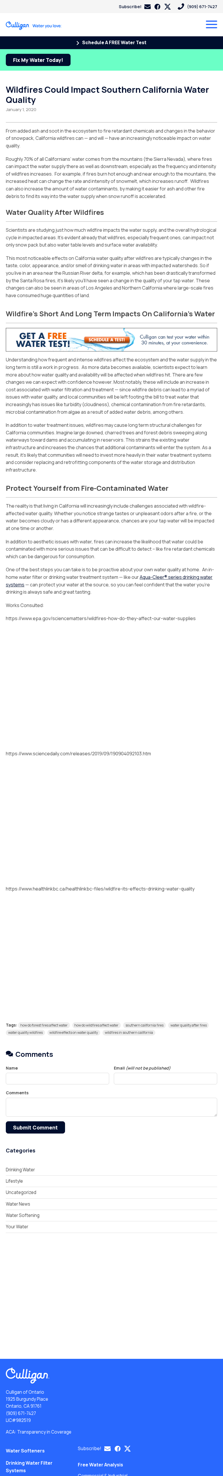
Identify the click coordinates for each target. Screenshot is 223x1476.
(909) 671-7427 (21, 1413)
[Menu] (211, 24)
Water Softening (22, 1215)
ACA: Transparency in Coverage (38, 1432)
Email (142, 1068)
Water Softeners (25, 1451)
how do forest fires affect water (44, 1025)
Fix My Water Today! (38, 59)
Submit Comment (35, 1127)
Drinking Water (20, 1170)
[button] (135, 6)
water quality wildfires (25, 1032)
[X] (167, 7)
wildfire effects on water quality (73, 1032)
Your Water (17, 1227)
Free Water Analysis (100, 1464)
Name (12, 1068)
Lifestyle (14, 1181)
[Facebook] (157, 7)
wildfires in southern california (129, 1032)
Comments (17, 1093)
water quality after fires (188, 1025)
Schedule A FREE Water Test (113, 42)
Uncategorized (21, 1192)
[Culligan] (34, 25)
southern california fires (144, 1025)
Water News (18, 1204)
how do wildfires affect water (96, 1025)
